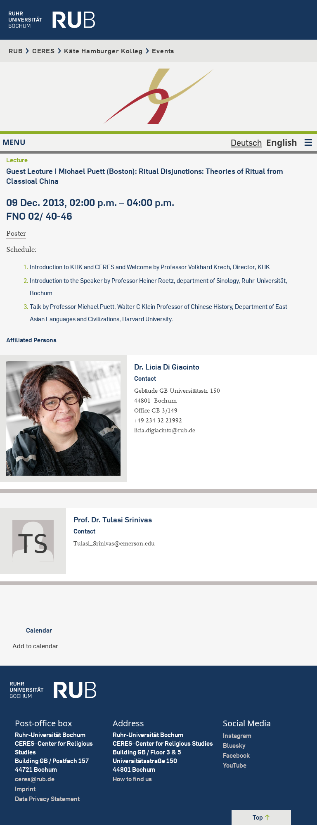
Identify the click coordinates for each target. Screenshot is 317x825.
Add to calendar (35, 646)
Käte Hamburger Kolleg (103, 51)
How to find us (132, 779)
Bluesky (234, 745)
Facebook (236, 755)
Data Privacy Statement (47, 799)
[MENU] (308, 142)
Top (258, 817)
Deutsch (246, 142)
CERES (43, 51)
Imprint (25, 789)
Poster (16, 233)
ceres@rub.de (34, 779)
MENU (14, 142)
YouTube (234, 765)
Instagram (237, 736)
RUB (16, 51)
